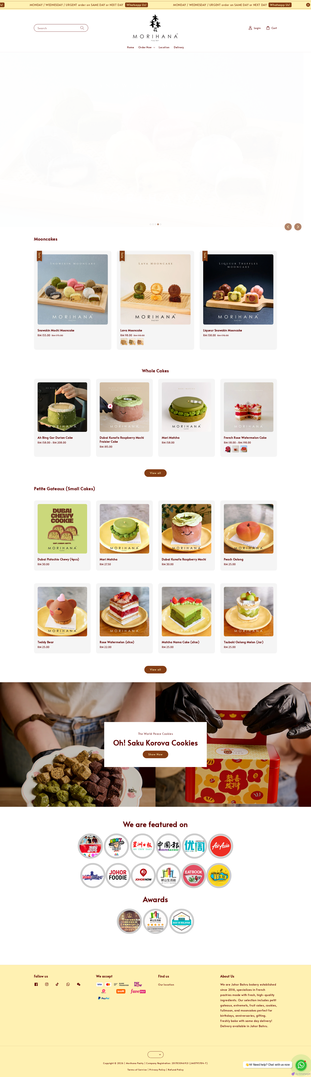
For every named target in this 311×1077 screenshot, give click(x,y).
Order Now (145, 47)
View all (155, 473)
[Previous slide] (288, 226)
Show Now (155, 754)
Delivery (179, 47)
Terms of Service (137, 1069)
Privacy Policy (157, 1069)
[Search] (82, 27)
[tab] (150, 224)
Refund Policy (176, 1069)
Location (164, 47)
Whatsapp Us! (91, 5)
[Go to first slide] (297, 226)
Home (130, 47)
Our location (166, 984)
